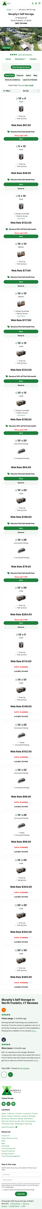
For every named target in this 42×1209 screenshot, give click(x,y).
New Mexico (28, 1119)
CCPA (23, 1206)
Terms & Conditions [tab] (12, 80)
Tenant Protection (8, 1151)
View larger (6, 48)
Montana (13, 1119)
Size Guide (29, 85)
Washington (19, 1124)
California (10, 1113)
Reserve (21, 188)
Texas (12, 1124)
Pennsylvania (30, 1121)
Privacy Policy (9, 1187)
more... (34, 1031)
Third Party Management (11, 1156)
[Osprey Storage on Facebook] (4, 1104)
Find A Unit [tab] (9, 75)
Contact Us (6, 1136)
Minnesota (5, 1119)
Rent (21, 139)
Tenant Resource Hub (9, 1138)
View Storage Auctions (21, 67)
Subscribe (21, 1194)
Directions (19, 59)
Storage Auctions (8, 1153)
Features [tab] (20, 75)
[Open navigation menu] (39, 3)
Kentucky (16, 1116)
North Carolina (14, 1121)
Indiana (10, 1116)
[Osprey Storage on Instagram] (8, 1104)
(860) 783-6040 (22, 671)
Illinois (4, 1116)
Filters (8, 91)
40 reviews (25, 1068)
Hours (8, 59)
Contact (33, 59)
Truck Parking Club (9, 1148)
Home (9, 9)
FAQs (3, 1141)
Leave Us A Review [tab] (30, 80)
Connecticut (27, 1113)
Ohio (23, 1121)
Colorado (18, 1113)
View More (21, 219)
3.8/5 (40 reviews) (25, 54)
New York (5, 1121)
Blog (3, 1143)
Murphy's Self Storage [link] (27, 9)
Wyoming (28, 1124)
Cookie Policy (14, 1206)
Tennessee (5, 1124)
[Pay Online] (36, 3)
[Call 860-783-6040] (33, 3)
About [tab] (28, 75)
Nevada (20, 1119)
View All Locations (9, 1127)
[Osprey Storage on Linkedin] (13, 1104)
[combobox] (31, 91)
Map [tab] (35, 75)
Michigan (32, 1116)
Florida (34, 1113)
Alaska (4, 1113)
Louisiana (24, 1116)
